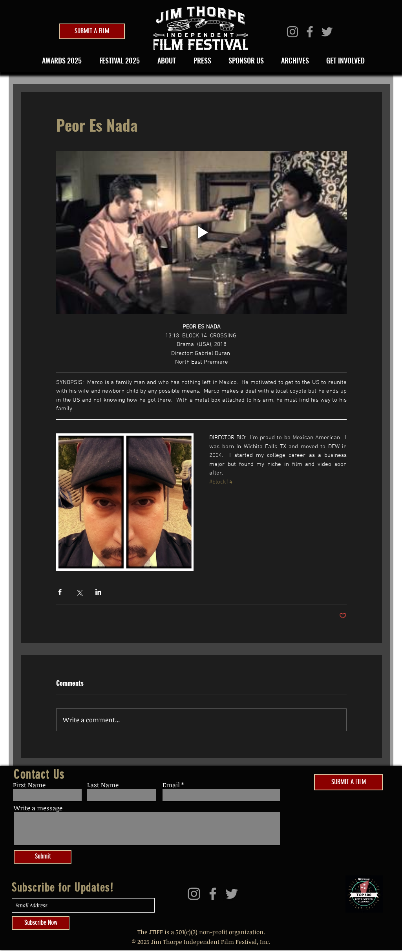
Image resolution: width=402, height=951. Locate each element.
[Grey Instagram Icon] (292, 31)
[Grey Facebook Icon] (309, 31)
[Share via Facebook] (60, 592)
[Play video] (201, 232)
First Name (29, 785)
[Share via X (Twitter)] (79, 592)
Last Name (103, 785)
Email (171, 785)
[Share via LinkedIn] (98, 592)
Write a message (38, 808)
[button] (117, 60)
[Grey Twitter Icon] (327, 31)
